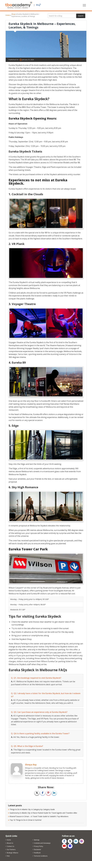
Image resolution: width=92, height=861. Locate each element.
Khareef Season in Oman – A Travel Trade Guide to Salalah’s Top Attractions (39, 816)
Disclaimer (37, 849)
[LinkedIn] (54, 793)
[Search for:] (62, 16)
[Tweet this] (36, 793)
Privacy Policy (38, 846)
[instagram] (81, 841)
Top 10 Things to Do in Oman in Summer (26, 820)
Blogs (13, 14)
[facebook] (64, 841)
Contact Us (10, 846)
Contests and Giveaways (42, 843)
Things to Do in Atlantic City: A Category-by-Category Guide (32, 809)
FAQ (8, 856)
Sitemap (36, 840)
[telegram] (70, 846)
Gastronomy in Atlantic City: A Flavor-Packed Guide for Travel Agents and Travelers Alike (44, 813)
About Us (10, 843)
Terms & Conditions (40, 856)
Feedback (37, 853)
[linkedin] (75, 841)
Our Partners (11, 849)
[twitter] (70, 841)
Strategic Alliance (12, 853)
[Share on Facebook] (42, 793)
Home (8, 15)
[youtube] (64, 846)
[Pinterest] (48, 793)
